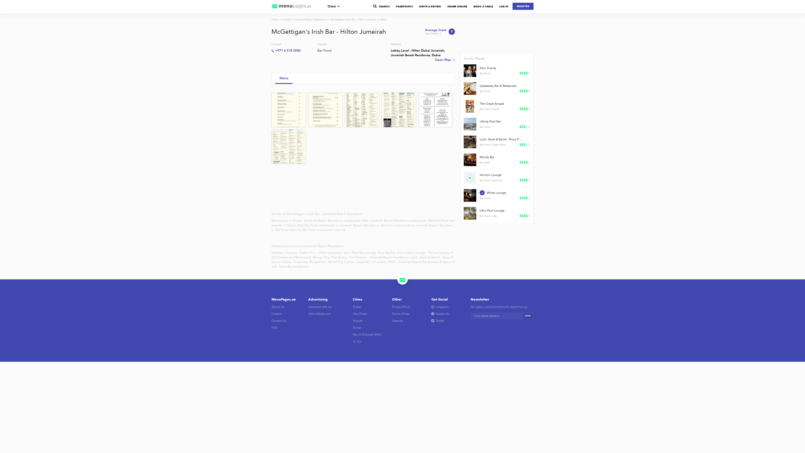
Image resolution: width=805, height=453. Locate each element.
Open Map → (445, 60)
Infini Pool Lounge (492, 211)
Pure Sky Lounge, (364, 253)
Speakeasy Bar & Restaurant (498, 86)
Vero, (347, 253)
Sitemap (397, 321)
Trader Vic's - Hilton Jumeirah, (320, 253)
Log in (503, 6)
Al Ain (357, 342)
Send (528, 316)
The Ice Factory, (438, 253)
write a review (430, 6)
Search (384, 6)
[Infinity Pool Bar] (470, 124)
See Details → (439, 31)
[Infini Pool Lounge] (470, 213)
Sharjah (358, 321)
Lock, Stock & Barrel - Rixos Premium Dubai (501, 139)
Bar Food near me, (289, 230)
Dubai (332, 6)
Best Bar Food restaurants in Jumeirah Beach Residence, (338, 225)
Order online (457, 6)
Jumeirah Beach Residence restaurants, (333, 221)
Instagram (442, 307)
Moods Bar (487, 157)
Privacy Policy (401, 307)
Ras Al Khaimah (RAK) (367, 335)
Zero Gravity (488, 68)
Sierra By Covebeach (294, 266)
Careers (276, 314)
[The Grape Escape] (470, 106)
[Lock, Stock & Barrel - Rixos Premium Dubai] (470, 142)
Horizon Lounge (490, 175)
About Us (277, 307)
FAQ (274, 328)
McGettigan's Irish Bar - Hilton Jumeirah (353, 19)
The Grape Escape (492, 104)
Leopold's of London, (371, 262)
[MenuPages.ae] (291, 7)
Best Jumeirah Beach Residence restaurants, (395, 221)
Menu (283, 78)
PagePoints (404, 6)
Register (523, 6)
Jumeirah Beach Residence (310, 19)
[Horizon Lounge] (470, 177)
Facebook (442, 314)
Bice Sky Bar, (387, 253)
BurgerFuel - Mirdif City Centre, (332, 262)
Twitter (440, 321)
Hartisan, (277, 253)
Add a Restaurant (319, 314)
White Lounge (496, 193)
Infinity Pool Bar (490, 122)
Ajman (357, 328)
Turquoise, (301, 262)
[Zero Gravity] (470, 70)
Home (275, 19)
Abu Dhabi (360, 314)
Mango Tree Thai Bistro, (330, 257)
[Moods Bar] (470, 160)
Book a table (483, 6)
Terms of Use (400, 314)
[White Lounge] (470, 195)
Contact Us (278, 321)
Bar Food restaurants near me (324, 230)
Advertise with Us (319, 307)
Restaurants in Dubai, (287, 221)
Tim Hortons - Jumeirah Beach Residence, (379, 257)
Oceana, (291, 253)
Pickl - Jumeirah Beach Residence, (413, 262)
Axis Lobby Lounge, (411, 253)
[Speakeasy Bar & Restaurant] (470, 88)
